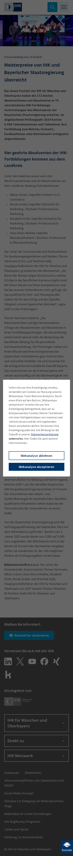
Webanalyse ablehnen (36, 456)
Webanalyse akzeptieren (36, 467)
